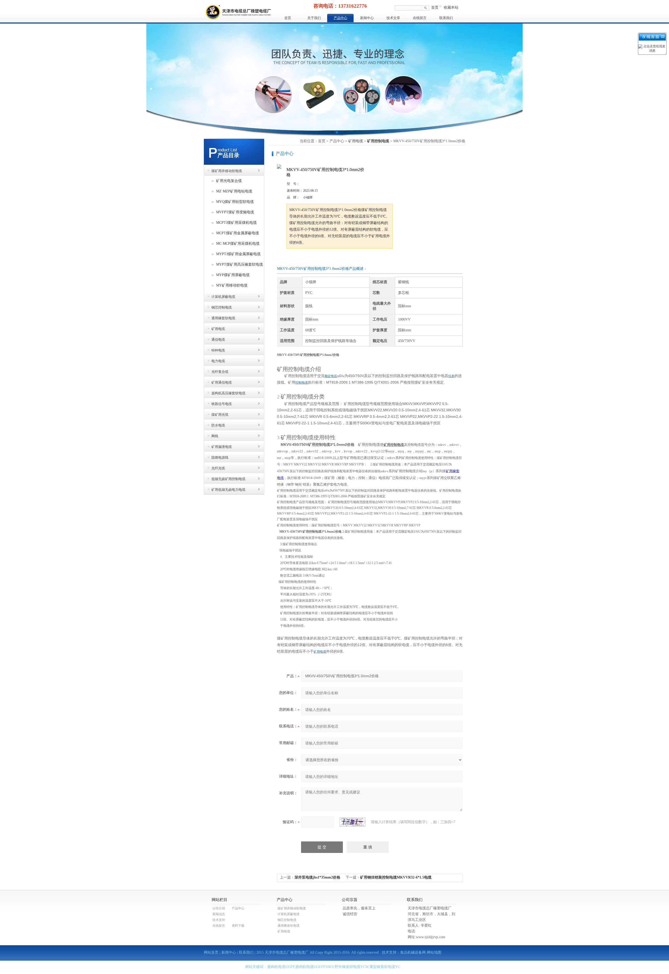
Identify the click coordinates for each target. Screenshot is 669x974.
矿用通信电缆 (221, 382)
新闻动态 (218, 914)
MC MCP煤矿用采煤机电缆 (237, 244)
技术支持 (218, 920)
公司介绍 (218, 908)
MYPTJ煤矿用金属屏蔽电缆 (238, 254)
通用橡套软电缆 (223, 318)
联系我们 (446, 18)
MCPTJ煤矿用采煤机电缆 (236, 223)
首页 (435, 7)
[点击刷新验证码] (352, 822)
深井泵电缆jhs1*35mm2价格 (317, 877)
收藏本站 (451, 7)
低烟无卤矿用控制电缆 (228, 479)
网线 (214, 436)
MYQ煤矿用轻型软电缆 (235, 202)
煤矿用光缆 (219, 415)
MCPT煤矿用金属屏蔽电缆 (237, 233)
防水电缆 (218, 425)
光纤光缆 (218, 468)
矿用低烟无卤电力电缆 (228, 490)
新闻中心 (367, 18)
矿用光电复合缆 (229, 181)
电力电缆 (218, 361)
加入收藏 (340, 258)
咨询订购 (303, 258)
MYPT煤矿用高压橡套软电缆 (239, 264)
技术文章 (393, 18)
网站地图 (434, 952)
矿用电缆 (218, 329)
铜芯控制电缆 (221, 307)
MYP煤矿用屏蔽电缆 (233, 275)
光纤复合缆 (219, 372)
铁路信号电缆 (221, 404)
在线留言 (419, 18)
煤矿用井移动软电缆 (226, 171)
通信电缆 (218, 339)
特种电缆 (218, 350)
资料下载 (238, 925)
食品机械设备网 (413, 952)
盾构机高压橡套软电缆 (228, 393)
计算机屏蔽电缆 (223, 297)
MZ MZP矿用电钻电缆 (234, 191)
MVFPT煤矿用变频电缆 (235, 212)
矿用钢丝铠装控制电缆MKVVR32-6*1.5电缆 (395, 877)
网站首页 (211, 952)
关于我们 (314, 18)
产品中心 (340, 18)
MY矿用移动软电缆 (231, 285)
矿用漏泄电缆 (221, 447)
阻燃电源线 (219, 457)
